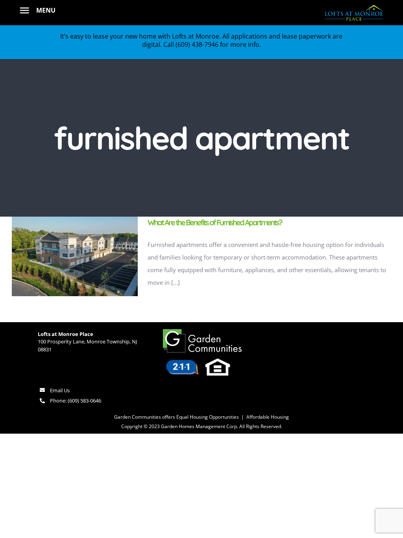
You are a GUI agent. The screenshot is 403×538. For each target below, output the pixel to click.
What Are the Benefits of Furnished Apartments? (215, 222)
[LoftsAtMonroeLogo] (353, 5)
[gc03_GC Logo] (202, 332)
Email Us (60, 390)
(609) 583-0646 (84, 400)
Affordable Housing (267, 417)
